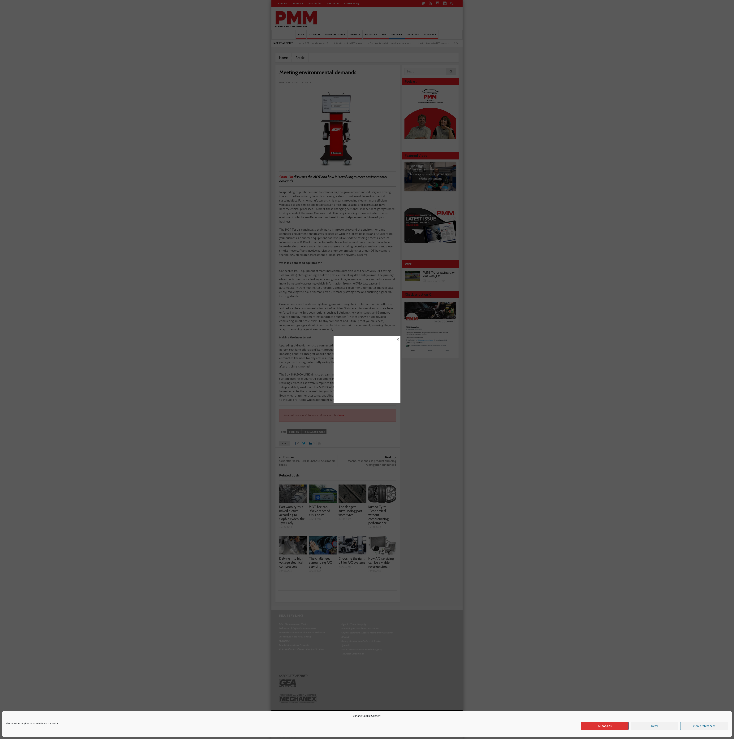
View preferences (704, 726)
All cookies (605, 726)
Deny (654, 726)
